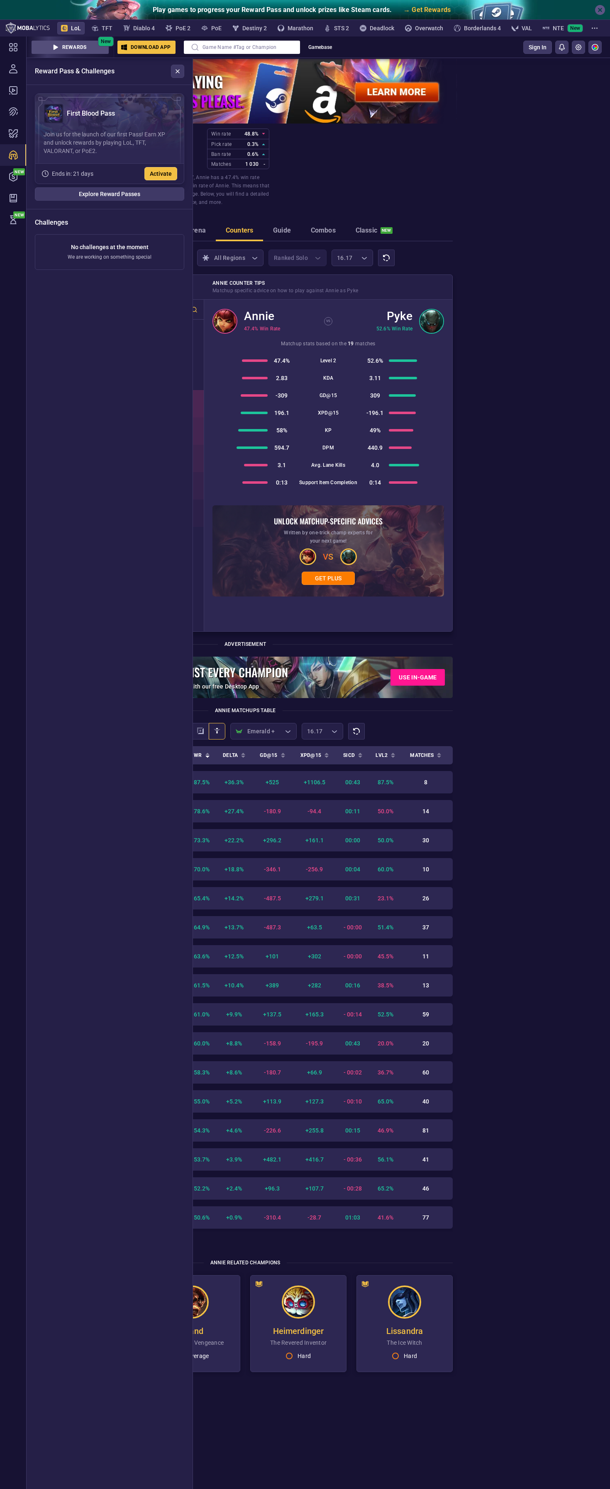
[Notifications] (562, 47)
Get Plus (328, 578)
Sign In (538, 47)
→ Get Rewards (427, 10)
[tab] (196, 231)
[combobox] (242, 47)
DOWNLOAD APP (151, 47)
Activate (161, 173)
